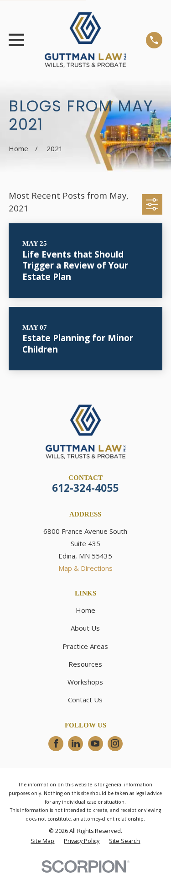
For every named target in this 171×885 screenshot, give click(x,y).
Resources (85, 664)
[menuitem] (42, 841)
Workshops (85, 681)
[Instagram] (115, 743)
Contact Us (85, 699)
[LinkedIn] (76, 743)
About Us (85, 627)
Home (85, 610)
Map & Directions (85, 568)
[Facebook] (56, 743)
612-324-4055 (85, 488)
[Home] (85, 40)
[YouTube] (95, 743)
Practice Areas (85, 646)
